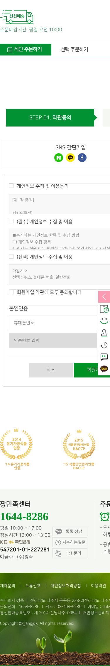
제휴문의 (7, 586)
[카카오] (70, 157)
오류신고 (32, 586)
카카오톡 (104, 369)
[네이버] (58, 157)
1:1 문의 (104, 357)
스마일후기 (104, 321)
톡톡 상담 (74, 531)
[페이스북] (82, 157)
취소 (50, 369)
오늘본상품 (104, 345)
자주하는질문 (73, 542)
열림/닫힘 (104, 297)
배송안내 (104, 309)
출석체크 (104, 333)
